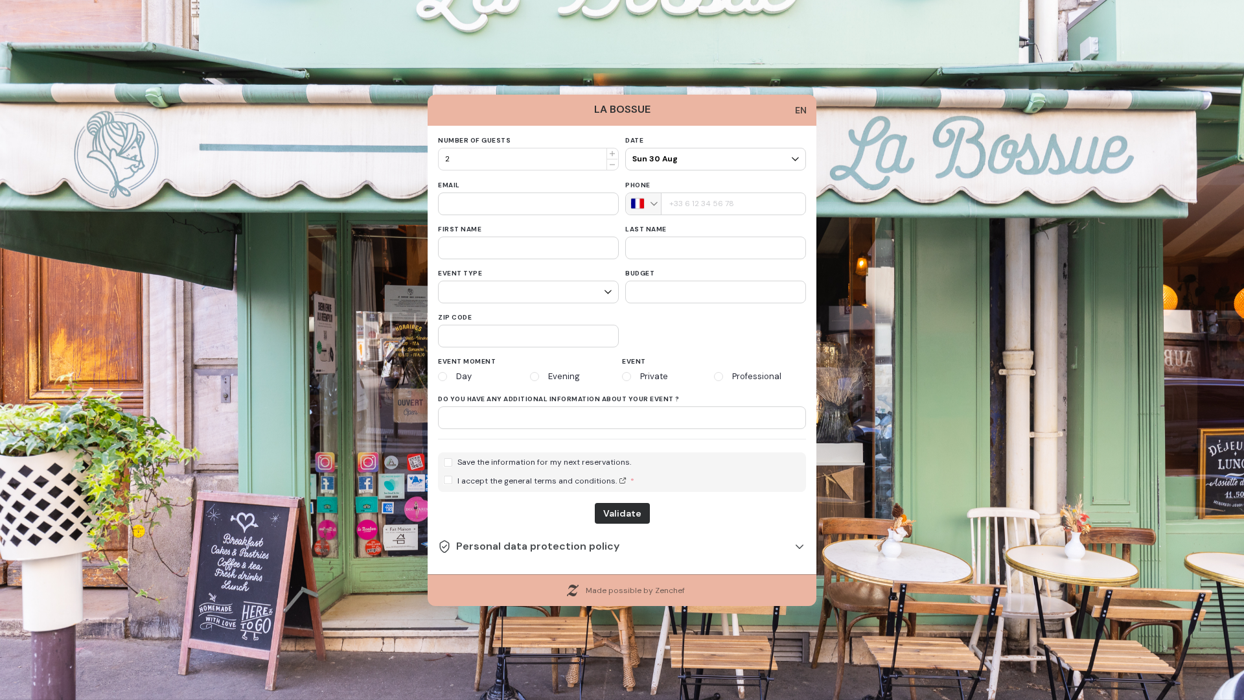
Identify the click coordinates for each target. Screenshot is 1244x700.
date (634, 140)
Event (634, 361)
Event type (460, 273)
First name (459, 229)
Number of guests (474, 140)
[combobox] (644, 204)
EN (801, 110)
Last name (646, 229)
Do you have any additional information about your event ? (559, 399)
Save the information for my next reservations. (544, 462)
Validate (622, 513)
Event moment (467, 361)
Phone (638, 185)
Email (449, 185)
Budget (639, 273)
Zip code (455, 317)
